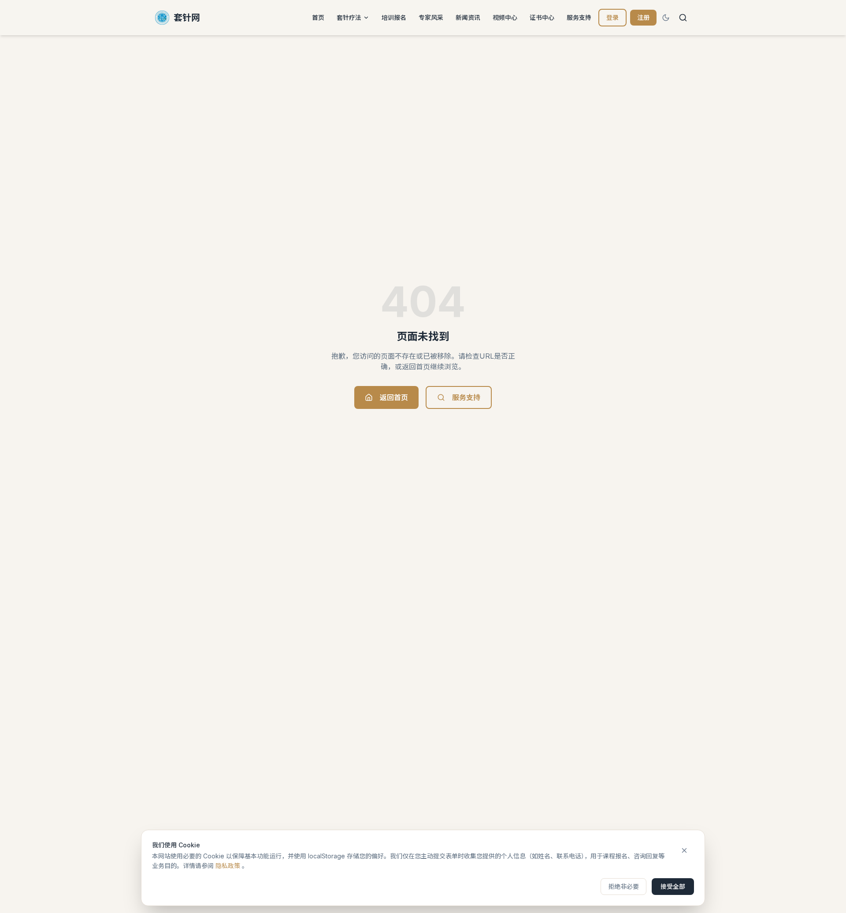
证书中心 (542, 17)
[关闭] (684, 850)
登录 (612, 17)
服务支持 (579, 17)
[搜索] (683, 18)
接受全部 (672, 886)
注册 (643, 17)
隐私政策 (227, 865)
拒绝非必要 (623, 886)
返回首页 (394, 397)
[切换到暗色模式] (665, 17)
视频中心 (505, 17)
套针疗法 (349, 17)
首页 (318, 17)
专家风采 (431, 17)
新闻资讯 (468, 17)
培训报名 (394, 17)
